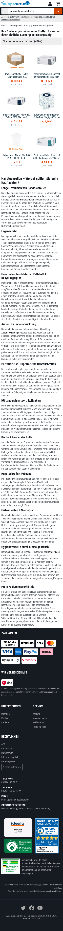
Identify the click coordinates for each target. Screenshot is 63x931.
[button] (50, 3)
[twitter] (23, 908)
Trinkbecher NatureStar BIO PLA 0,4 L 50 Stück (16, 157)
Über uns (5, 714)
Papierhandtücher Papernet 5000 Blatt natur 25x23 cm (46, 75)
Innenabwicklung (49, 345)
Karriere (5, 722)
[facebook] (31, 908)
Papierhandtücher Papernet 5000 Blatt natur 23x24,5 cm (46, 157)
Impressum (6, 748)
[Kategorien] (4, 11)
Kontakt (5, 718)
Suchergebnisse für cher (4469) (22, 41)
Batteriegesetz (8, 761)
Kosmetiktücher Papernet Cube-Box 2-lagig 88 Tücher (46, 116)
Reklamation (39, 722)
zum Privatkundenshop (10, 19)
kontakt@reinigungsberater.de (15, 799)
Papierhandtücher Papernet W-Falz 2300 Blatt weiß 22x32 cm (16, 117)
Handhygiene (53, 552)
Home (4, 25)
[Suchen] (58, 11)
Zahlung (36, 714)
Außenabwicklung (9, 332)
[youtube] (40, 908)
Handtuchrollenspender (31, 199)
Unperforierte (41, 379)
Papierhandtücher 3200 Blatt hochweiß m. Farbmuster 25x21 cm (16, 76)
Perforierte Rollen (20, 372)
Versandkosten (40, 718)
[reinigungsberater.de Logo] (15, 3)
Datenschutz (7, 753)
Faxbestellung (39, 726)
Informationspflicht (10, 757)
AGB (3, 744)
